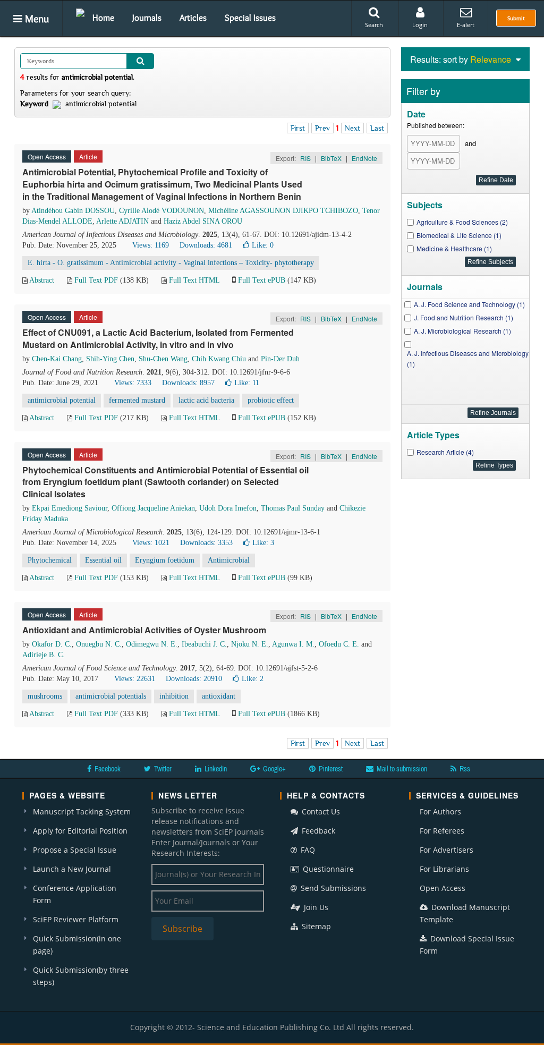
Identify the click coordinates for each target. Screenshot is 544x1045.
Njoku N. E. (249, 644)
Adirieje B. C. (43, 655)
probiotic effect (271, 400)
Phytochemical (50, 560)
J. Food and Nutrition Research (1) (463, 317)
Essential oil (103, 560)
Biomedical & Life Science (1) (459, 235)
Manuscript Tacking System (82, 811)
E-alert (465, 25)
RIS (305, 158)
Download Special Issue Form (467, 944)
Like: (263, 245)
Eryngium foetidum (164, 560)
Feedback (317, 831)
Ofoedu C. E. (339, 644)
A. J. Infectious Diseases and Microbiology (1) (468, 358)
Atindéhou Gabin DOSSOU (73, 211)
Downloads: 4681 (206, 245)
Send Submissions (332, 888)
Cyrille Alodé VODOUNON (161, 211)
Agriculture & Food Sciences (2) (462, 221)
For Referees (442, 831)
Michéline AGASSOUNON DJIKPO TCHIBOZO (283, 211)
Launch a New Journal (72, 869)
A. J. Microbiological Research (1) (462, 330)
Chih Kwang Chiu (219, 359)
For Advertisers (446, 850)
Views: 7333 (132, 383)
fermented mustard (137, 400)
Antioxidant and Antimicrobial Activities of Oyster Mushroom (144, 630)
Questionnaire (327, 869)
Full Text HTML (194, 280)
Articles (193, 17)
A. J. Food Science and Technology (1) (469, 304)
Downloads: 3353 (206, 543)
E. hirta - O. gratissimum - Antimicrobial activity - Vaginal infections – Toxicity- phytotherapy (171, 263)
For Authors (440, 811)
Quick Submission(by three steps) (81, 976)
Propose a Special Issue (74, 850)
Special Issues (250, 17)
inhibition (174, 696)
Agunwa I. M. (293, 644)
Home (103, 17)
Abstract (41, 280)
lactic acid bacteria (206, 400)
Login (420, 25)
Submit (516, 18)
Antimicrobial (229, 560)
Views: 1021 (150, 543)
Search (374, 25)
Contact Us (320, 811)
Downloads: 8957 (188, 383)
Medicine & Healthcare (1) (454, 248)
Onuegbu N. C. (99, 644)
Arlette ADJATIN (122, 221)
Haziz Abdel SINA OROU (203, 221)
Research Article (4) (445, 451)
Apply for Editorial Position (80, 831)
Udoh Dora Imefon (228, 508)
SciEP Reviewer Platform (75, 919)
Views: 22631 (134, 679)
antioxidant (218, 696)
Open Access (442, 888)
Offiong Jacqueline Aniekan (153, 508)
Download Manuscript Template (465, 913)
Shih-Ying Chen (110, 359)
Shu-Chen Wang (163, 359)
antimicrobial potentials (110, 696)
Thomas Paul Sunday (293, 508)
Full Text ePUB (261, 280)
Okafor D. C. (52, 644)
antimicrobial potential (62, 400)
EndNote (364, 158)
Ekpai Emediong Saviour (69, 508)
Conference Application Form (74, 894)
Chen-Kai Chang (57, 359)
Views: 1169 (150, 245)
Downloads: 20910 (194, 679)
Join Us (315, 907)
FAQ (307, 850)
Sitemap (315, 926)
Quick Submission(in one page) (77, 944)
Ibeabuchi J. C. (204, 644)
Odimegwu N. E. (151, 644)
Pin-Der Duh (280, 359)
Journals (147, 17)
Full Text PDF (96, 280)
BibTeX (331, 158)
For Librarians (444, 869)
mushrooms (45, 696)
